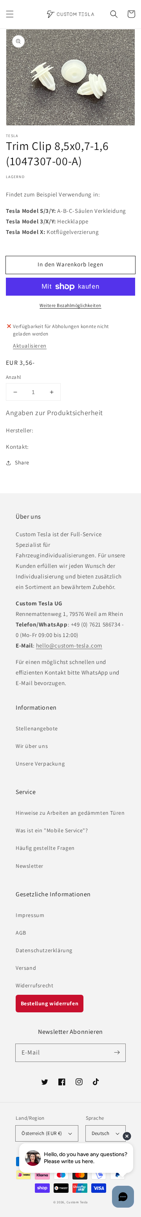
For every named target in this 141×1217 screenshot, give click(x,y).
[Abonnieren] (116, 1052)
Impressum (30, 915)
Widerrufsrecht (34, 985)
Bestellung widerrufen (50, 1003)
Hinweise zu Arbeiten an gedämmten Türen (70, 812)
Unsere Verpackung (40, 763)
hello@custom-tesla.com (69, 645)
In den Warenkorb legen (70, 264)
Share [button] (22, 462)
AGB (21, 932)
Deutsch (101, 1133)
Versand (26, 967)
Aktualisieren (30, 345)
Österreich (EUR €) (42, 1133)
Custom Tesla (77, 1202)
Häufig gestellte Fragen (45, 847)
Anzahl (13, 377)
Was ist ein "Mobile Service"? (52, 830)
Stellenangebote (37, 728)
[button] (9, 14)
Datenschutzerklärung (44, 950)
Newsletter (29, 865)
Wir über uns (32, 745)
